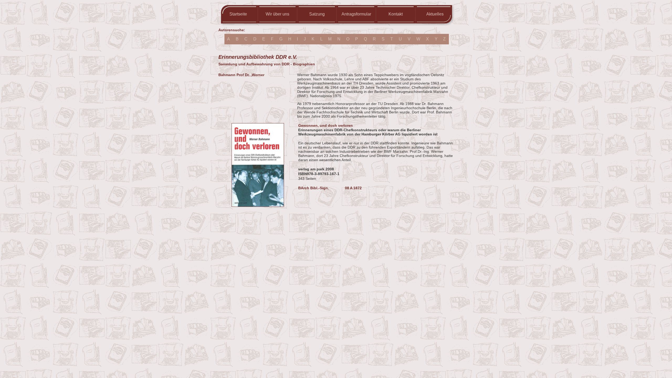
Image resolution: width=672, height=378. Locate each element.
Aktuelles (435, 14)
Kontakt (395, 14)
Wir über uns (277, 14)
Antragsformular (356, 14)
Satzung (317, 14)
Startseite (238, 14)
